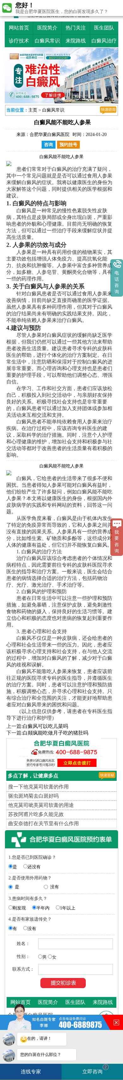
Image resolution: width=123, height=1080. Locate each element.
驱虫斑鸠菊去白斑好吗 (33, 796)
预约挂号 (68, 144)
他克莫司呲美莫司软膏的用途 (41, 805)
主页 (32, 110)
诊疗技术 (19, 40)
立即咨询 (94, 1069)
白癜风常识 (47, 40)
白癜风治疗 (104, 40)
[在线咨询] (108, 110)
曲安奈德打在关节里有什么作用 (43, 823)
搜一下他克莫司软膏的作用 (38, 786)
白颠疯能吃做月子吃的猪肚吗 (55, 733)
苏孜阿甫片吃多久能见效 (36, 814)
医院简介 (47, 27)
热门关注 (76, 27)
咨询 (48, 144)
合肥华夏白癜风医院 (49, 134)
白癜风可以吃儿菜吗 (45, 726)
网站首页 (19, 27)
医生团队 (104, 27)
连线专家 (31, 1071)
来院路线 (76, 40)
